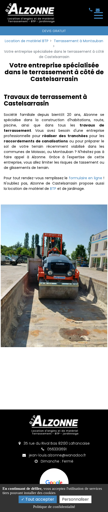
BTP (53, 188)
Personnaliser (75, 499)
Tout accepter (39, 499)
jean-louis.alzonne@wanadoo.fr (57, 455)
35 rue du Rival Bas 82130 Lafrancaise (56, 443)
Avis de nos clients (54, 482)
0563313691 (56, 449)
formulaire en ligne (85, 178)
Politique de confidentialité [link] (54, 507)
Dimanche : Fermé (56, 461)
